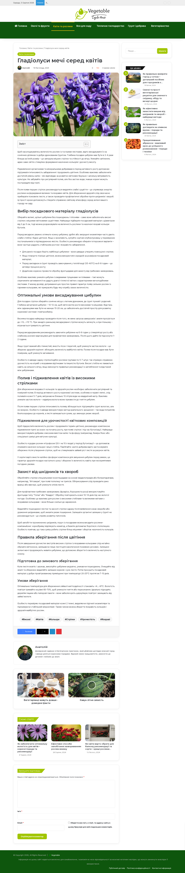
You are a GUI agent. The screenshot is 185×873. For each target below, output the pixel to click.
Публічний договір (117, 868)
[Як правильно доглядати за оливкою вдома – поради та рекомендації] (133, 128)
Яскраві (106, 619)
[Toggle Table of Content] (85, 144)
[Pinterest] (59, 631)
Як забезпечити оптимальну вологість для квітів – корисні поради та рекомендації (32, 748)
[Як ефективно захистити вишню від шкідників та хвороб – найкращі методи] (133, 112)
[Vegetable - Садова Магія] (92, 13)
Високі (26, 619)
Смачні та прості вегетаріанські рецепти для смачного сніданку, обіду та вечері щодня (155, 95)
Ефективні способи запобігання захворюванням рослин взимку (66, 746)
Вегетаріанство (160, 26)
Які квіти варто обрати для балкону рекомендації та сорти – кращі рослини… (99, 746)
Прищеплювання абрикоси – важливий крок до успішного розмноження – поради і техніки (155, 146)
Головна (22, 26)
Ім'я (19, 811)
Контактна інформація (161, 868)
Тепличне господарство (110, 26)
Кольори (54, 619)
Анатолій (26, 68)
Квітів (40, 619)
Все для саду (83, 26)
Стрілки (70, 619)
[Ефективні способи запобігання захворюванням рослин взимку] (66, 732)
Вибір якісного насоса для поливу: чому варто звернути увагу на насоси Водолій (81, 3)
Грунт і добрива (137, 26)
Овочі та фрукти (40, 26)
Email (20, 823)
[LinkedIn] (52, 631)
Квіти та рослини (63, 26)
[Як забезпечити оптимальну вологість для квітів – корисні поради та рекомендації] (32, 732)
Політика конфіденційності (138, 868)
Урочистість (88, 619)
